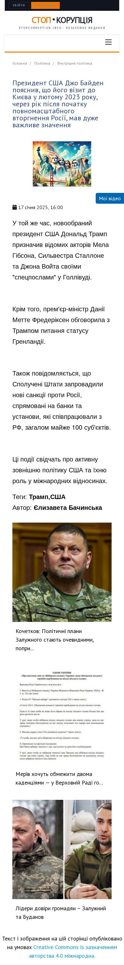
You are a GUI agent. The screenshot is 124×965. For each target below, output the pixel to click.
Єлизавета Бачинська (68, 507)
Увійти (19, 5)
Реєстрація (45, 5)
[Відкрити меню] (108, 42)
